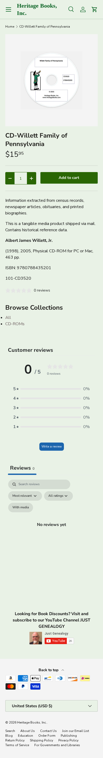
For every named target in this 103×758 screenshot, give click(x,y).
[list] (51, 80)
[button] (51, 389)
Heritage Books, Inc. (32, 722)
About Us (27, 731)
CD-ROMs (15, 324)
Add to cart (69, 177)
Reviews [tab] (22, 467)
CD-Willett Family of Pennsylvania (44, 26)
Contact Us (48, 731)
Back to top (49, 669)
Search (10, 731)
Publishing (69, 736)
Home (9, 26)
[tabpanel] (51, 530)
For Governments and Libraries (57, 745)
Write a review (51, 446)
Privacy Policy (68, 740)
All (8, 317)
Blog (9, 736)
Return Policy (15, 740)
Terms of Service (17, 745)
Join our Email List (75, 731)
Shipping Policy (41, 740)
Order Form (46, 736)
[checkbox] (20, 507)
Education (25, 736)
